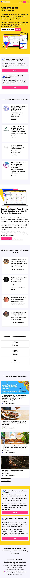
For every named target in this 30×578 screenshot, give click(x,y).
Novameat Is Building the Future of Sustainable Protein (12, 471)
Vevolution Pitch (10, 567)
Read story (13, 119)
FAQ (18, 569)
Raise (8, 562)
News (17, 562)
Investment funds (18, 563)
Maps (14, 562)
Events (20, 562)
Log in (20, 2)
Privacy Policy (19, 574)
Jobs (11, 562)
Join (25, 2)
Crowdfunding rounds (15, 565)
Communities (23, 565)
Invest (5, 562)
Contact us (21, 569)
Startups (24, 562)
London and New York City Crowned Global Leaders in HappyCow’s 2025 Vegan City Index (14, 447)
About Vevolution (19, 567)
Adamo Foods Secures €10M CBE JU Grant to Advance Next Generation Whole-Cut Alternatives (14, 423)
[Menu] (28, 2)
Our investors (11, 563)
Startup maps (6, 565)
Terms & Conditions (11, 574)
